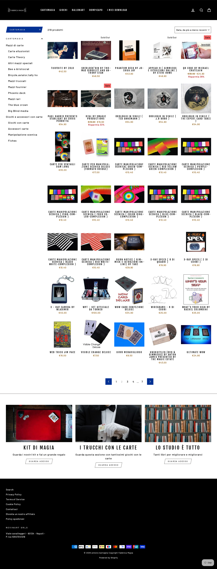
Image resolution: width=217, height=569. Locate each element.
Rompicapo (96, 10)
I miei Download (117, 10)
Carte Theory (16, 57)
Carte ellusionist (19, 51)
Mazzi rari (14, 99)
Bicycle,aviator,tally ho (23, 75)
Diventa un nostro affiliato (20, 514)
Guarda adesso (39, 461)
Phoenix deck (17, 93)
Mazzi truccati (17, 81)
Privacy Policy (14, 494)
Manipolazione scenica (22, 134)
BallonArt (78, 10)
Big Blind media (18, 110)
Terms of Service (15, 499)
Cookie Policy (13, 504)
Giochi (63, 10)
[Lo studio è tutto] (178, 423)
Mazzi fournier (17, 87)
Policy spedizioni (15, 519)
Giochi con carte (18, 122)
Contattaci (12, 509)
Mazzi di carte (15, 45)
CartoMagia (48, 10)
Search (10, 489)
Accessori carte (18, 128)
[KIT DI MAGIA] (39, 423)
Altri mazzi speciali (20, 63)
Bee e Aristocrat (18, 69)
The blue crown (18, 105)
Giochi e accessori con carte (24, 116)
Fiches (12, 140)
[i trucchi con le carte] (108, 423)
